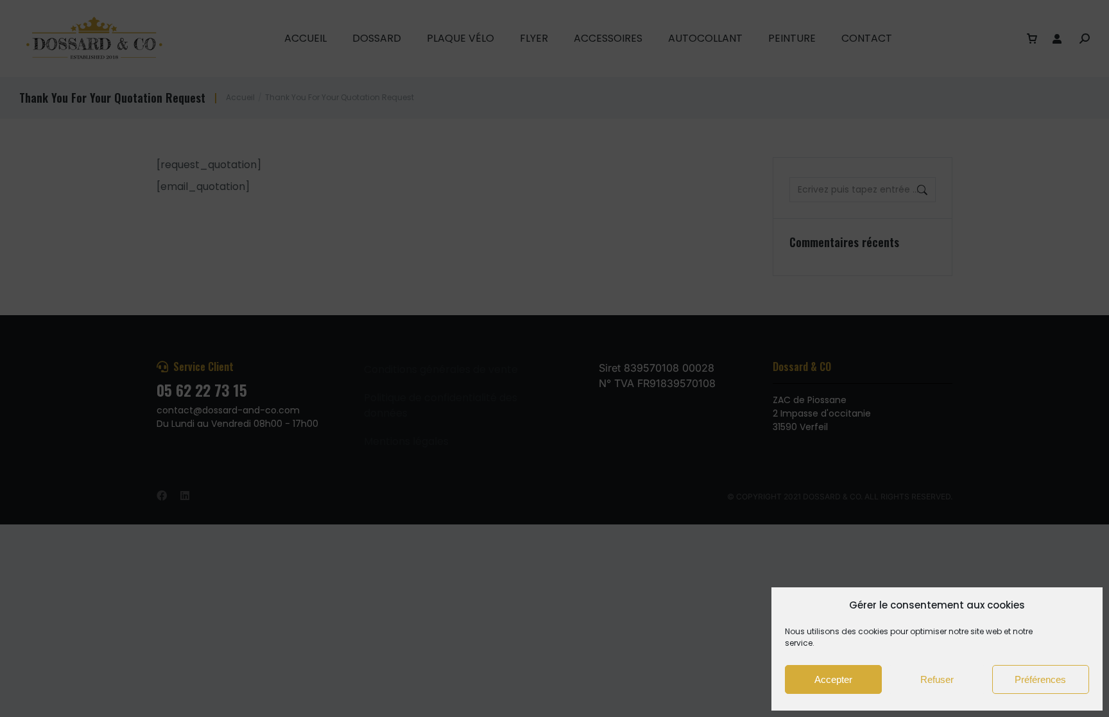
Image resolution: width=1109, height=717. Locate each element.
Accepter (833, 679)
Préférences (1040, 679)
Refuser (937, 679)
